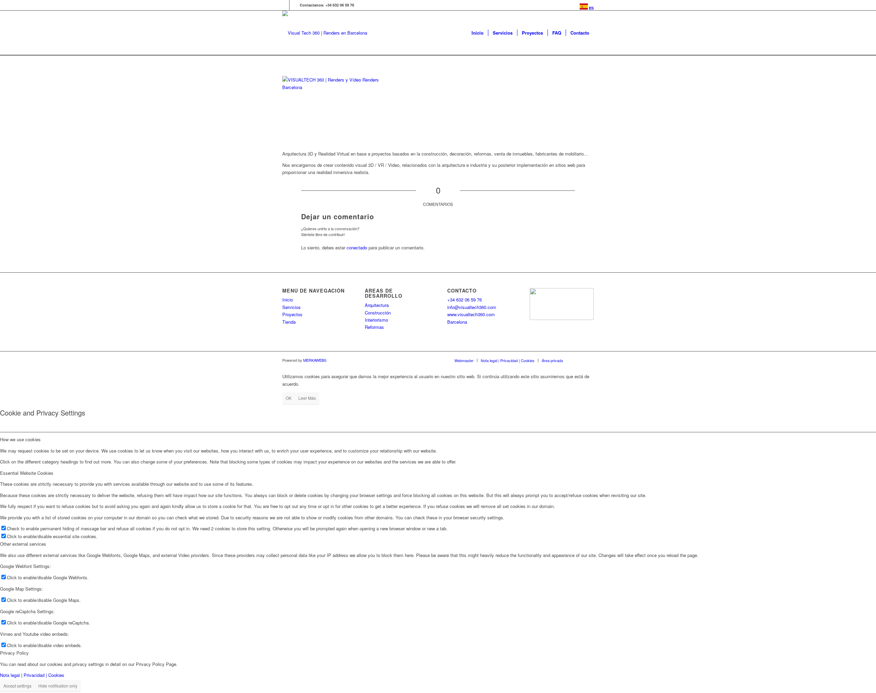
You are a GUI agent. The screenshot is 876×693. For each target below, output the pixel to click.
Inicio (287, 299)
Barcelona (457, 322)
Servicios (291, 307)
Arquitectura (377, 305)
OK (289, 398)
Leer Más (307, 398)
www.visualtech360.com (471, 314)
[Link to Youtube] (284, 5)
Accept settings (17, 686)
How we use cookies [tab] (20, 439)
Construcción (378, 312)
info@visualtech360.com (471, 307)
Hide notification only (57, 686)
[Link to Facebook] (294, 5)
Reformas (374, 327)
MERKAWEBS (314, 360)
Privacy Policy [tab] (14, 652)
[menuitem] (585, 6)
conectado (357, 247)
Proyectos (292, 314)
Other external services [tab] (23, 544)
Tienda (289, 322)
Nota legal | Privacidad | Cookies (32, 675)
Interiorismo (376, 320)
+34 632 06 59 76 (464, 299)
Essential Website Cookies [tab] (26, 473)
